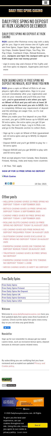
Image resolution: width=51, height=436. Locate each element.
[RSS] (13, 183)
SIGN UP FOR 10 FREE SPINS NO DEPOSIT (23, 171)
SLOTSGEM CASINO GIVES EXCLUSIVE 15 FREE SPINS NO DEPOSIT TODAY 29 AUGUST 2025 (26, 239)
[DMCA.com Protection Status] (25, 385)
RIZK (4, 42)
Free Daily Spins (9, 285)
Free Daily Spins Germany (14, 298)
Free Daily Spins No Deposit (15, 291)
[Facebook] (6, 183)
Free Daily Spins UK (11, 295)
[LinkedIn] (11, 183)
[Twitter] (8, 183)
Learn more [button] (22, 432)
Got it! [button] (37, 425)
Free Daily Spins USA (12, 301)
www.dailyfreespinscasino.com (27, 314)
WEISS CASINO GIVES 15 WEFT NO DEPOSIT (26, 267)
